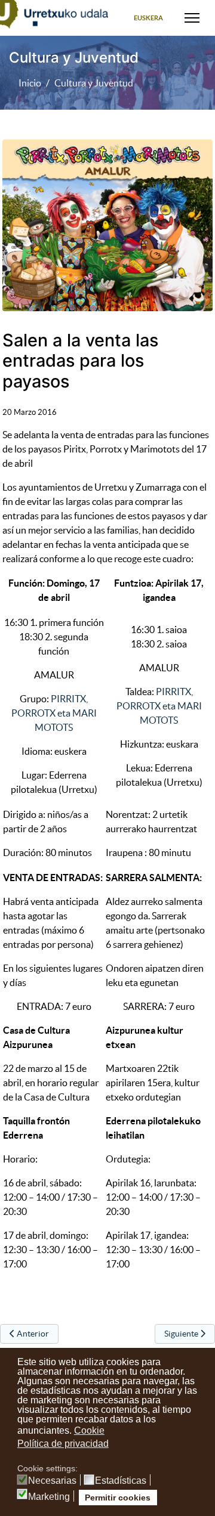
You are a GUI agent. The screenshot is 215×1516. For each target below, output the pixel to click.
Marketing (49, 1497)
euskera (148, 17)
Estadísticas (120, 1481)
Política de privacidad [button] (63, 1444)
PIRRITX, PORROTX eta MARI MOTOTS (54, 713)
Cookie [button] (89, 1430)
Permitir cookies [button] (117, 1497)
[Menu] (192, 18)
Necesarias (52, 1481)
